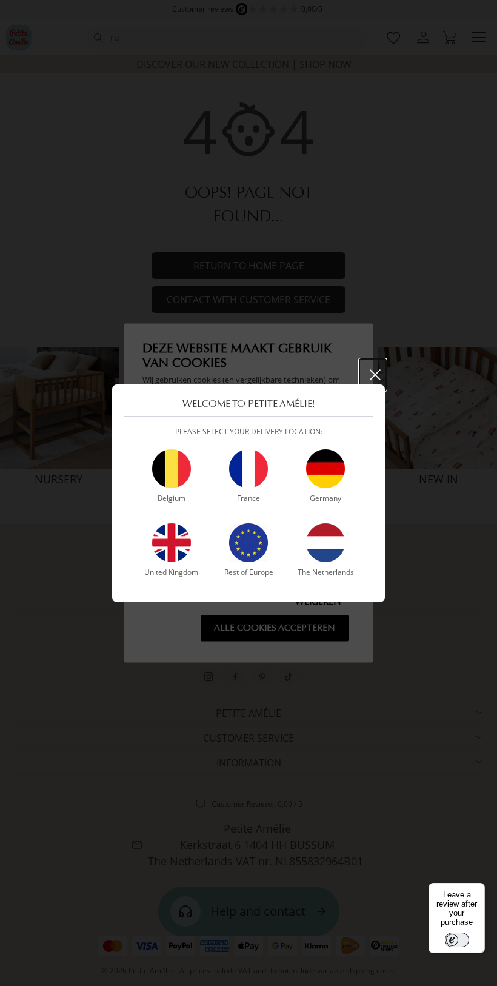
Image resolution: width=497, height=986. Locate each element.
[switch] (457, 940)
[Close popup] (373, 374)
